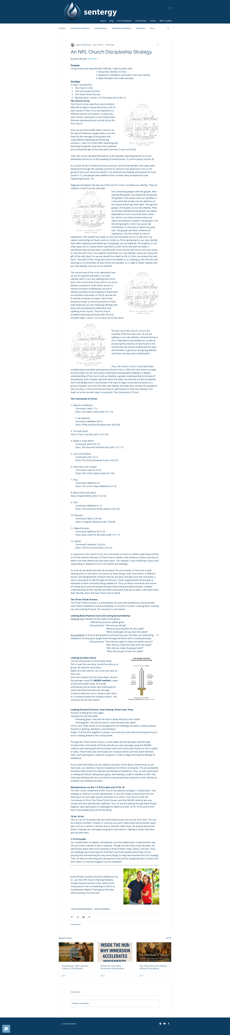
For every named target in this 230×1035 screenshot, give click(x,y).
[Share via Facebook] (72, 917)
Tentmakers (140, 28)
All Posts (62, 28)
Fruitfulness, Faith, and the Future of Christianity (75, 967)
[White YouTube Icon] (164, 1023)
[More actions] (157, 44)
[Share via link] (89, 917)
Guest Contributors (102, 909)
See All (168, 938)
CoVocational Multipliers (80, 28)
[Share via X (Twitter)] (78, 917)
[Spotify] (160, 1023)
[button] (103, 19)
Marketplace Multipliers (121, 28)
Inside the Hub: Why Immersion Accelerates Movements (112, 967)
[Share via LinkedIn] (83, 917)
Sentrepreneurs (101, 28)
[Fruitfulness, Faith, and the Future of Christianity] (76, 952)
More (152, 28)
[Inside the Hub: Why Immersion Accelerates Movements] (115, 952)
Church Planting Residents (81, 909)
